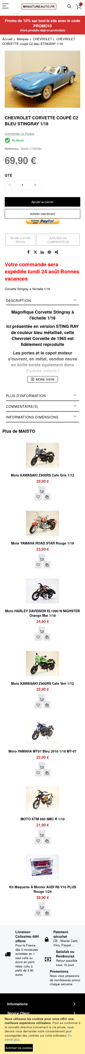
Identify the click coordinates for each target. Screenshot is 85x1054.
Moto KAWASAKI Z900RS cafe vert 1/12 (42, 683)
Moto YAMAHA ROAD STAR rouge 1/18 (42, 543)
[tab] (42, 300)
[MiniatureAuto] (39, 6)
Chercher (69, 6)
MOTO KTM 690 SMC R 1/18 (43, 818)
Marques (23, 39)
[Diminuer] (9, 185)
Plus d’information (26, 395)
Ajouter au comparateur (58, 240)
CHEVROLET (42, 39)
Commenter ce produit (19, 133)
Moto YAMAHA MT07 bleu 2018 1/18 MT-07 (42, 751)
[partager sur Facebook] (28, 252)
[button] (30, 111)
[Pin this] (49, 252)
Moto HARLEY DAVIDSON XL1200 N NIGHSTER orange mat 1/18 (42, 613)
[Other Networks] (56, 252)
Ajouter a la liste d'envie (20, 239)
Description (18, 300)
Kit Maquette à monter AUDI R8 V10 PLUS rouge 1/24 (42, 889)
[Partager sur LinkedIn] (42, 252)
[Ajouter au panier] (41, 489)
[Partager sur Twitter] (35, 252)
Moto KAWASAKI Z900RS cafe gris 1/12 (42, 475)
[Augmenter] (35, 185)
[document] (42, 1034)
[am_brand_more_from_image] (42, 440)
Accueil (7, 39)
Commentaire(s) (22, 406)
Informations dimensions (32, 417)
